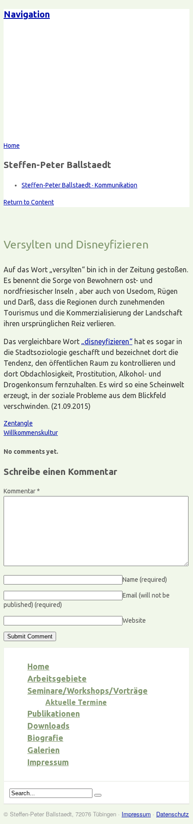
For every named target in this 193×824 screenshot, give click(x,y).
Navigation (27, 14)
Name (145, 579)
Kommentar (22, 491)
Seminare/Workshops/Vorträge (87, 690)
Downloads (48, 725)
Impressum (48, 762)
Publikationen (53, 713)
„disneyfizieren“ (106, 341)
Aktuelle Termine (76, 702)
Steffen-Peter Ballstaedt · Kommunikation (79, 185)
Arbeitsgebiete (57, 678)
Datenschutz (172, 814)
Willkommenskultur (31, 432)
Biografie (45, 737)
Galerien (43, 749)
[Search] (97, 795)
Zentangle (18, 423)
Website (134, 620)
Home (38, 666)
